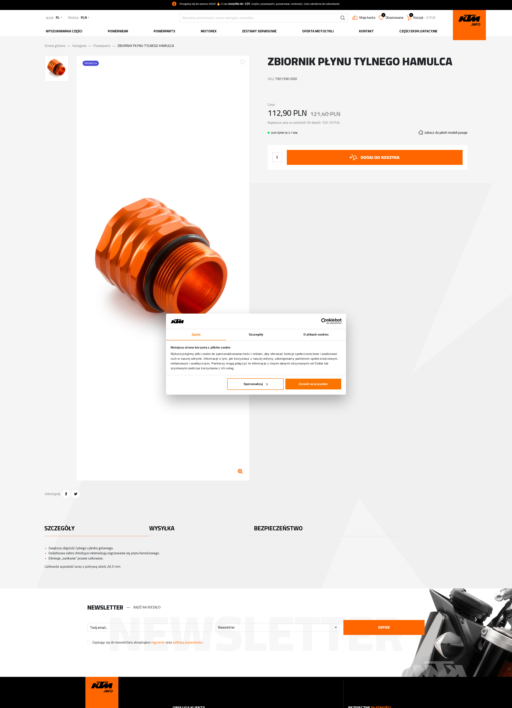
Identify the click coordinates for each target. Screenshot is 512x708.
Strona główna (55, 46)
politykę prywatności (187, 642)
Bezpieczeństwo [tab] (278, 528)
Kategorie (79, 46)
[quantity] (277, 157)
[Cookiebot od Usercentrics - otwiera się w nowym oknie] (324, 321)
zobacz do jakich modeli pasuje (445, 133)
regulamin (158, 642)
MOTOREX (209, 31)
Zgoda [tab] (196, 334)
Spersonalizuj (253, 384)
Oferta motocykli (318, 31)
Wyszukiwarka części (64, 31)
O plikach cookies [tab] (316, 334)
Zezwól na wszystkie (313, 384)
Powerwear (118, 31)
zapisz (384, 627)
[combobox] (59, 17)
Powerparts (164, 31)
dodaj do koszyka (380, 157)
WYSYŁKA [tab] (161, 528)
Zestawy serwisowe (259, 31)
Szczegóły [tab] (256, 334)
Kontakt (366, 31)
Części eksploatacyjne (418, 31)
